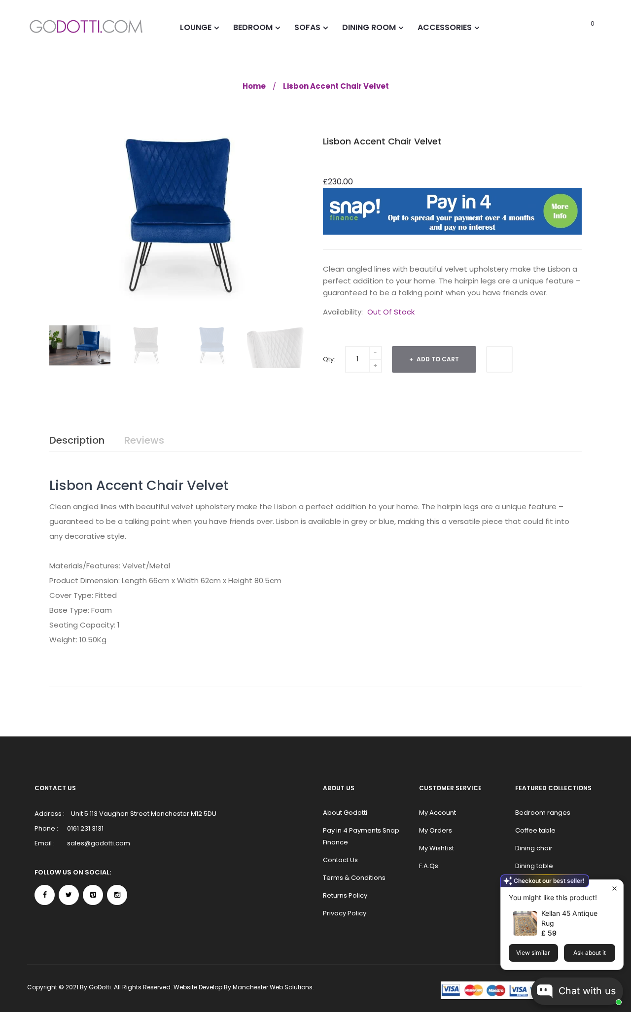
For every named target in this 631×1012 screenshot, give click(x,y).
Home (254, 86)
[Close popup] (614, 888)
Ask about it (589, 952)
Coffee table (535, 830)
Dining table (534, 866)
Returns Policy (345, 895)
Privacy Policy (344, 913)
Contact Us (340, 860)
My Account (437, 812)
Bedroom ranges (542, 812)
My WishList (436, 848)
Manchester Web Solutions (273, 987)
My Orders (435, 830)
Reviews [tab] (144, 440)
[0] (579, 27)
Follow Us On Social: (73, 872)
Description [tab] (77, 440)
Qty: (329, 359)
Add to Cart (437, 359)
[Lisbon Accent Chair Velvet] (79, 345)
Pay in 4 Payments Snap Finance (361, 836)
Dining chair (534, 848)
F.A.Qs (428, 866)
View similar (533, 952)
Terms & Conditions (354, 877)
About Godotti (345, 812)
